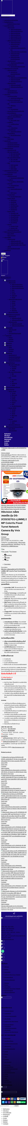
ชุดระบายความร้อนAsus (16, 102)
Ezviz (13, 292)
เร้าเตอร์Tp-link (14, 217)
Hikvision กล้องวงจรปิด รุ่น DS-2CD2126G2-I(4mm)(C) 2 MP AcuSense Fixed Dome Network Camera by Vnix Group (13, 908)
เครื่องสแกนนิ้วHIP (15, 80)
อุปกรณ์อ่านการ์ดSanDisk (11, 20)
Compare (5, 1124)
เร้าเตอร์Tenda (14, 219)
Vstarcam (14, 296)
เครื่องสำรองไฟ (11, 239)
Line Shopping (7, 1062)
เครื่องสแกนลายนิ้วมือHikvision (18, 78)
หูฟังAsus (13, 106)
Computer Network (9, 1011)
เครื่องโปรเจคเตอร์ (12, 176)
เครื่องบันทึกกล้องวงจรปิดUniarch (15, 54)
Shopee (6, 1054)
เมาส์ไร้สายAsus (14, 124)
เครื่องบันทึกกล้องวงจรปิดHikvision (15, 58)
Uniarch (14, 309)
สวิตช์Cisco (13, 200)
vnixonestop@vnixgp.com (7, 939)
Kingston (11, 341)
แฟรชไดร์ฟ (7, 89)
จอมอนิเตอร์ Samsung (13, 146)
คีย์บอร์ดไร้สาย (11, 133)
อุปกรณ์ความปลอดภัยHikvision (15, 73)
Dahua (13, 301)
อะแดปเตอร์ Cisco (12, 172)
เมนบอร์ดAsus (14, 109)
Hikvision (14, 310)
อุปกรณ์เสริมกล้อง (12, 65)
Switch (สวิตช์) (11, 198)
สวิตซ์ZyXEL (13, 208)
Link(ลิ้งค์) (14, 421)
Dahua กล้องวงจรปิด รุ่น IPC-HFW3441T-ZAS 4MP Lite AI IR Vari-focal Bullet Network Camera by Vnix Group (14, 887)
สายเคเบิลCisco (14, 185)
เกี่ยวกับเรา (6, 967)
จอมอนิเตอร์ (7, 141)
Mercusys (14, 395)
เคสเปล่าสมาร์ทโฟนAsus (16, 98)
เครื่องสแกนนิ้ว (11, 76)
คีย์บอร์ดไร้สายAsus (15, 135)
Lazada (6, 1051)
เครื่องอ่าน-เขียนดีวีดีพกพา (14, 117)
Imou (13, 290)
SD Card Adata (14, 156)
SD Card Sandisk (15, 154)
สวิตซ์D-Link (13, 204)
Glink (13, 423)
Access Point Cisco (15, 197)
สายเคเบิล (9, 184)
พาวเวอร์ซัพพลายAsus (16, 115)
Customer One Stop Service (11, 1021)
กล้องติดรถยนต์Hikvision (17, 63)
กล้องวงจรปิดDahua (15, 29)
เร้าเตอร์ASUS (14, 221)
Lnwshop (6, 1059)
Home (3, 455)
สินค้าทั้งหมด (7, 250)
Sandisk (14, 368)
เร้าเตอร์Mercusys (15, 215)
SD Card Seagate (15, 161)
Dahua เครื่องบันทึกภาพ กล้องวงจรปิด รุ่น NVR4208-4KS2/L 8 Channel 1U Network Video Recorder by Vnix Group (14, 808)
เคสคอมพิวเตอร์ (11, 130)
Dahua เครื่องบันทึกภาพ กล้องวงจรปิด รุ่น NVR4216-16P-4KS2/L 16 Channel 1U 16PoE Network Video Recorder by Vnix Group (14, 772)
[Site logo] (6, 13)
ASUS (13, 412)
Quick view (4, 765)
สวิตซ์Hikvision (14, 206)
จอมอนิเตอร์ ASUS (12, 143)
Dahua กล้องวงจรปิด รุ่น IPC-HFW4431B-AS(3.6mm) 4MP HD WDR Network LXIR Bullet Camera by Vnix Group (13, 867)
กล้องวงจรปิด (10, 28)
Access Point (11, 195)
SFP (8, 191)
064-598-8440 (12, 729)
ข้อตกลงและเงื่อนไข (8, 977)
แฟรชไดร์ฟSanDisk (12, 93)
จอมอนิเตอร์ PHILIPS (14, 359)
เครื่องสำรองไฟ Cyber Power (18, 245)
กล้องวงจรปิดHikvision (16, 31)
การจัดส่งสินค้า (7, 1013)
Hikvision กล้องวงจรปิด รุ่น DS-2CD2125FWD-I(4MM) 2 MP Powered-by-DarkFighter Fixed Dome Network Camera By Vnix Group (14, 466)
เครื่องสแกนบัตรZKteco (16, 87)
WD (13, 374)
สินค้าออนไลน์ (7, 1038)
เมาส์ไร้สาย (10, 122)
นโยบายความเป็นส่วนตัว (9, 980)
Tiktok (5, 1057)
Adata (10, 347)
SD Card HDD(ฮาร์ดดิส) (13, 158)
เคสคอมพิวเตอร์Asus (15, 132)
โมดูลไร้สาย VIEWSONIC (17, 182)
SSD (8, 163)
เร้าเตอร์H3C (13, 223)
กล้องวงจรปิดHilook (15, 39)
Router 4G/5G (11, 211)
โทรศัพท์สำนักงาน (8, 22)
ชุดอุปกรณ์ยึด (10, 187)
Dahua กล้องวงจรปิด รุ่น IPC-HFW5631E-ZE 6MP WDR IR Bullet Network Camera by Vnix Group (13, 828)
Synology (11, 349)
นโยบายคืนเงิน (7, 1019)
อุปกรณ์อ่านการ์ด (11, 150)
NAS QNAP (10, 234)
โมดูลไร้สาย (10, 180)
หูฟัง (8, 104)
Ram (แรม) (7, 137)
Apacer (11, 337)
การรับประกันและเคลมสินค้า (10, 1016)
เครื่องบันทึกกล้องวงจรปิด (14, 41)
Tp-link (13, 294)
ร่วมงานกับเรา (7, 972)
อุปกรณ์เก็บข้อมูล (8, 148)
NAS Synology (11, 236)
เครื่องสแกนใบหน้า (12, 70)
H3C (13, 417)
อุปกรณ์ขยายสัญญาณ (13, 230)
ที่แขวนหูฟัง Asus (14, 120)
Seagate (14, 376)
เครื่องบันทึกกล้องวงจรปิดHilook (15, 45)
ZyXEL (13, 399)
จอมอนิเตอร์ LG (13, 355)
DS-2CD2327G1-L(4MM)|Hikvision (13, 545)
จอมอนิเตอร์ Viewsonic (13, 145)
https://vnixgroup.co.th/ (18, 747)
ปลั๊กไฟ (9, 247)
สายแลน (9, 224)
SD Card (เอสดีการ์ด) (13, 152)
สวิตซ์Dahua (13, 210)
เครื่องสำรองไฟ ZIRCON (16, 243)
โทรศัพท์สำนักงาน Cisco (13, 24)
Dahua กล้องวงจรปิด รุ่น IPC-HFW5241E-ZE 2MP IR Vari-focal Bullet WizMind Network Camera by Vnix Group (13, 847)
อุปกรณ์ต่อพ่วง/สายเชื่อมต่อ (11, 171)
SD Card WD (14, 159)
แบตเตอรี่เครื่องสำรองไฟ (13, 249)
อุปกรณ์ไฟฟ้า (7, 237)
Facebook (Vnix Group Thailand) (12, 975)
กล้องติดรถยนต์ (11, 61)
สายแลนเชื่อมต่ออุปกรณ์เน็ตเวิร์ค (15, 111)
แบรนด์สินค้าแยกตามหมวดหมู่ (11, 1044)
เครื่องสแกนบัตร (11, 83)
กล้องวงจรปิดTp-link (15, 37)
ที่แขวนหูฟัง (10, 119)
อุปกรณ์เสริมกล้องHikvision (17, 67)
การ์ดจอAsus (13, 128)
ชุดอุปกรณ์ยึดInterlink (16, 189)
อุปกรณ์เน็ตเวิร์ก (8, 174)
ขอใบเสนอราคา (7, 1046)
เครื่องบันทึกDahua (15, 42)
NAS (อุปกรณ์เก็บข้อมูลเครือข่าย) (12, 232)
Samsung (14, 383)
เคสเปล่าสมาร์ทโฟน (12, 96)
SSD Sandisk (14, 165)
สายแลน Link (13, 228)
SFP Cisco (13, 193)
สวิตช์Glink (13, 202)
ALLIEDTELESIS (16, 406)
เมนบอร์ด (9, 107)
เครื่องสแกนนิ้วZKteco (16, 81)
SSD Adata (13, 169)
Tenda (13, 414)
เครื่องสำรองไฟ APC (15, 241)
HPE (13, 404)
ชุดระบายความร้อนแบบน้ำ (13, 100)
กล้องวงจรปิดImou (15, 33)
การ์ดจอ (9, 126)
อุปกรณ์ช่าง (7, 94)
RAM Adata (10, 139)
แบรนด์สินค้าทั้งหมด (8, 1041)
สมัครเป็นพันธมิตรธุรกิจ (9, 1049)
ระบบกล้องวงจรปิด (9, 26)
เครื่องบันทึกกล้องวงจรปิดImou (18, 52)
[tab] (15, 564)
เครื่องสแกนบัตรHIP (15, 85)
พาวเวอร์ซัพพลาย (11, 113)
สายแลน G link (14, 226)
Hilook (13, 297)
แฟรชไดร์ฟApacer (12, 91)
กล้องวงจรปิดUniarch (17, 286)
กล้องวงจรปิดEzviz (15, 35)
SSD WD (13, 167)
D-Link (13, 397)
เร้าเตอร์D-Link (14, 213)
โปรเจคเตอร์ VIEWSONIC (17, 178)
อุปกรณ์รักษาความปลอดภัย (11, 68)
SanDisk (11, 339)
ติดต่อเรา (6, 969)
